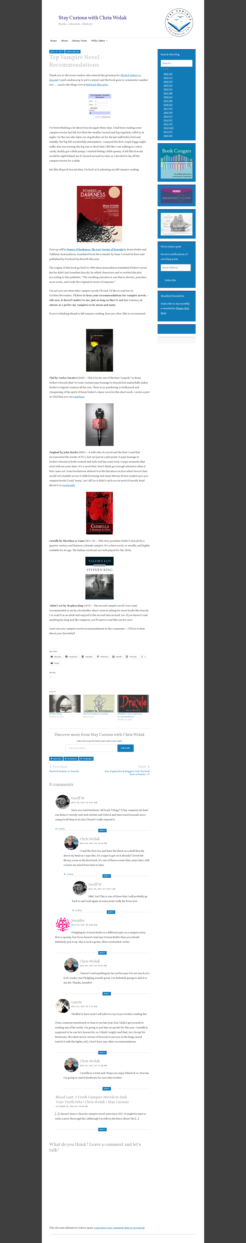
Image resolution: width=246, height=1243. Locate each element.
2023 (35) (168, 85)
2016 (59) (168, 112)
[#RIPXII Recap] (65, 704)
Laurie (76, 1002)
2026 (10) (168, 74)
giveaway (72, 759)
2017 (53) (168, 108)
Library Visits (79, 40)
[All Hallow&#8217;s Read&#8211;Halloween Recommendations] (133, 704)
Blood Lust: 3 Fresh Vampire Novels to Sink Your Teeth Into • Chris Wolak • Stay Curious (92, 1099)
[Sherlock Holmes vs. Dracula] (99, 704)
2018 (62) (168, 105)
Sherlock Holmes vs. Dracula (95, 714)
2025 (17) (168, 78)
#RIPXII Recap (55, 714)
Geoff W (77, 798)
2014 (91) (168, 120)
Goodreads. (68, 485)
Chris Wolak (73, 51)
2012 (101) (169, 128)
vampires (87, 759)
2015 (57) (168, 116)
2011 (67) (168, 132)
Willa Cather (98, 40)
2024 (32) (168, 81)
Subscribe (125, 748)
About (64, 40)
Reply (102, 830)
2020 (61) (168, 97)
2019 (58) (168, 101)
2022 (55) (168, 89)
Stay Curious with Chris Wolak (93, 18)
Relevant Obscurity (97, 84)
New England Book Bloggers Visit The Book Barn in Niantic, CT (127, 770)
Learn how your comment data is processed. (119, 1227)
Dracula (57, 759)
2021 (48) (168, 93)
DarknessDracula (95, 249)
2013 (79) (168, 124)
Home (53, 40)
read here (78, 396)
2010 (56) (168, 136)
